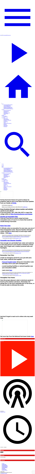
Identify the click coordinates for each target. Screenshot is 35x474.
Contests (3, 115)
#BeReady (10, 236)
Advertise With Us (6, 113)
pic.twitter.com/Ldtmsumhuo (25, 251)
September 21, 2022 (18, 275)
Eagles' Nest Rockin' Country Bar (7, 123)
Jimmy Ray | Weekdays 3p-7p (7, 106)
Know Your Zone (5, 225)
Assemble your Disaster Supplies (10, 240)
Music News (5, 124)
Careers (5, 114)
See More (1, 452)
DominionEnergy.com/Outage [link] (21, 214)
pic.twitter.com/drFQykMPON (24, 236)
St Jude (5, 122)
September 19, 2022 (18, 238)
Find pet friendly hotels (9, 262)
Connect (3, 109)
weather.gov (25, 207)
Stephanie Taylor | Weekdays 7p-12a (8, 107)
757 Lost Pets (5, 126)
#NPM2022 (18, 236)
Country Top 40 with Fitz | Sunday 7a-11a (8, 108)
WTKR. (14, 203)
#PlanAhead (14, 236)
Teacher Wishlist (6, 116)
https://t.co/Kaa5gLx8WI (22, 273)
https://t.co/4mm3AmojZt (6, 251)
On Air (2, 103)
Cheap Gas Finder (6, 121)
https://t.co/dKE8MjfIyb (5, 236)
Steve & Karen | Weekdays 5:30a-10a (8, 104)
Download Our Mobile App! (7, 112)
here (11, 205)
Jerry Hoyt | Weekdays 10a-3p (7, 105)
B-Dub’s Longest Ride (6, 119)
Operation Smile (6, 125)
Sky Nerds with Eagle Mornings (7, 120)
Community (3, 117)
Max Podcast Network (6, 111)
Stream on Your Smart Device (7, 110)
